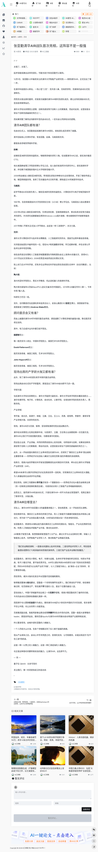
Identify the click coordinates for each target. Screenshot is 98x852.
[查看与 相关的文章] (15, 60)
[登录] (89, 3)
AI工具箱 (45, 51)
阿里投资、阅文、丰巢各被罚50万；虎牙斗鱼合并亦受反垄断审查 (23, 738)
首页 (14, 37)
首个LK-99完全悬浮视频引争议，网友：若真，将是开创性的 (52, 738)
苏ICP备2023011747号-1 (36, 848)
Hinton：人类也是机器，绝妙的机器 (81, 738)
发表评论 (86, 809)
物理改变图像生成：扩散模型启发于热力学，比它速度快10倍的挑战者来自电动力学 (23, 769)
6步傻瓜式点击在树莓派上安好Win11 (52, 769)
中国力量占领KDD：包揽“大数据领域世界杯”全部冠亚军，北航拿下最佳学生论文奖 (81, 769)
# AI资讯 (21, 682)
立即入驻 (88, 14)
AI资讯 (20, 37)
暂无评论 (19, 778)
